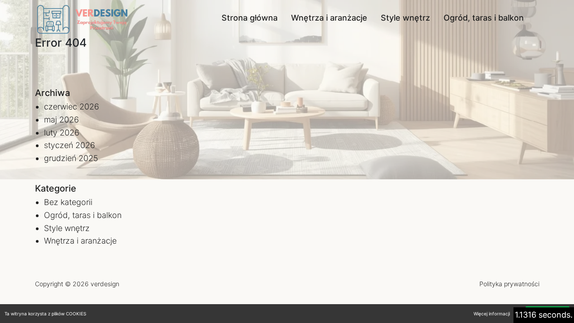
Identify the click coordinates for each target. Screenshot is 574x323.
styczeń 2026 (69, 145)
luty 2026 (61, 132)
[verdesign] (84, 18)
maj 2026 (61, 119)
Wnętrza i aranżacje (329, 17)
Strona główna (250, 17)
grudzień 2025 (71, 158)
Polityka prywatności (509, 284)
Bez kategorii (68, 202)
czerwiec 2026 (71, 106)
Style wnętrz (405, 17)
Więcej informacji (492, 313)
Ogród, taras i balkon (484, 17)
